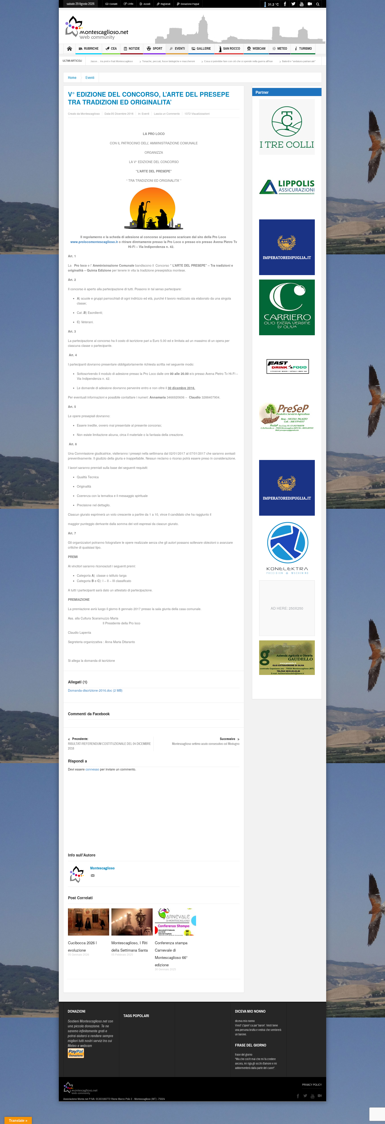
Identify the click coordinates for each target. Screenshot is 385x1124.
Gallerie (204, 49)
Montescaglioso (102, 868)
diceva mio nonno (245, 1021)
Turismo (305, 49)
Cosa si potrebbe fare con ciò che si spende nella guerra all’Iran (175, 61)
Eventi (180, 49)
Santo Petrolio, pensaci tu (276, 61)
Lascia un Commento (167, 113)
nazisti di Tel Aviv (308, 61)
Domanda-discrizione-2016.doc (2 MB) (95, 690)
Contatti (113, 4)
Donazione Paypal (190, 4)
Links (130, 3)
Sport (157, 49)
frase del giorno (243, 1055)
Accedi (146, 4)
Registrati (165, 4)
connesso (92, 769)
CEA (114, 49)
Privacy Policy (312, 1085)
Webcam (259, 49)
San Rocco (231, 49)
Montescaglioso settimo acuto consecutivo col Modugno (206, 741)
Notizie (134, 49)
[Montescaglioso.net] (96, 27)
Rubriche (91, 49)
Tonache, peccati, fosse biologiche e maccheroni (106, 61)
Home (72, 77)
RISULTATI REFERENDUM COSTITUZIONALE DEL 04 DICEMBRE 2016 (109, 744)
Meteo (282, 49)
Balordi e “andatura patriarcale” (236, 61)
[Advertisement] (241, 41)
